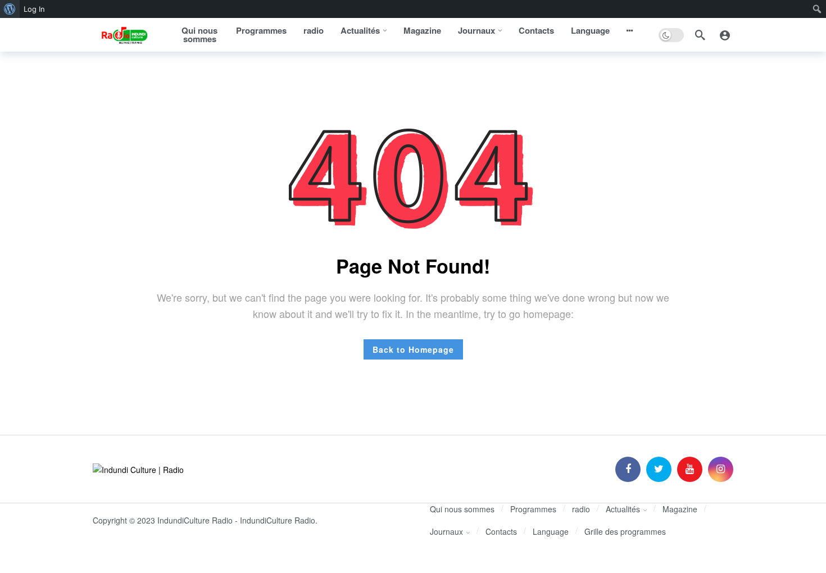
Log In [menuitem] (34, 8)
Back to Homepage (413, 349)
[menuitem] (10, 9)
